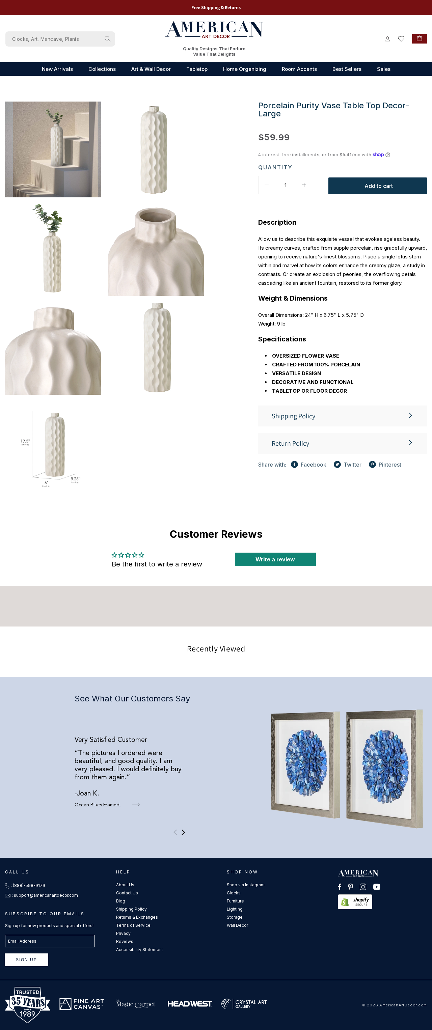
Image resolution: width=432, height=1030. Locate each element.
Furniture (235, 900)
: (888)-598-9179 (28, 885)
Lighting (235, 909)
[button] (342, 415)
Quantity (275, 167)
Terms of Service (133, 925)
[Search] (107, 38)
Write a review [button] (275, 559)
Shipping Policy (131, 909)
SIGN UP (26, 959)
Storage (235, 917)
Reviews (124, 941)
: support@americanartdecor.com (45, 895)
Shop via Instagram (246, 884)
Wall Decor (237, 925)
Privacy (123, 933)
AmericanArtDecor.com (403, 1005)
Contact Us (127, 892)
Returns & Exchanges (137, 917)
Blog (120, 900)
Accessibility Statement (139, 949)
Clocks (234, 892)
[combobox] (60, 39)
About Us (125, 884)
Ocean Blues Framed (98, 805)
